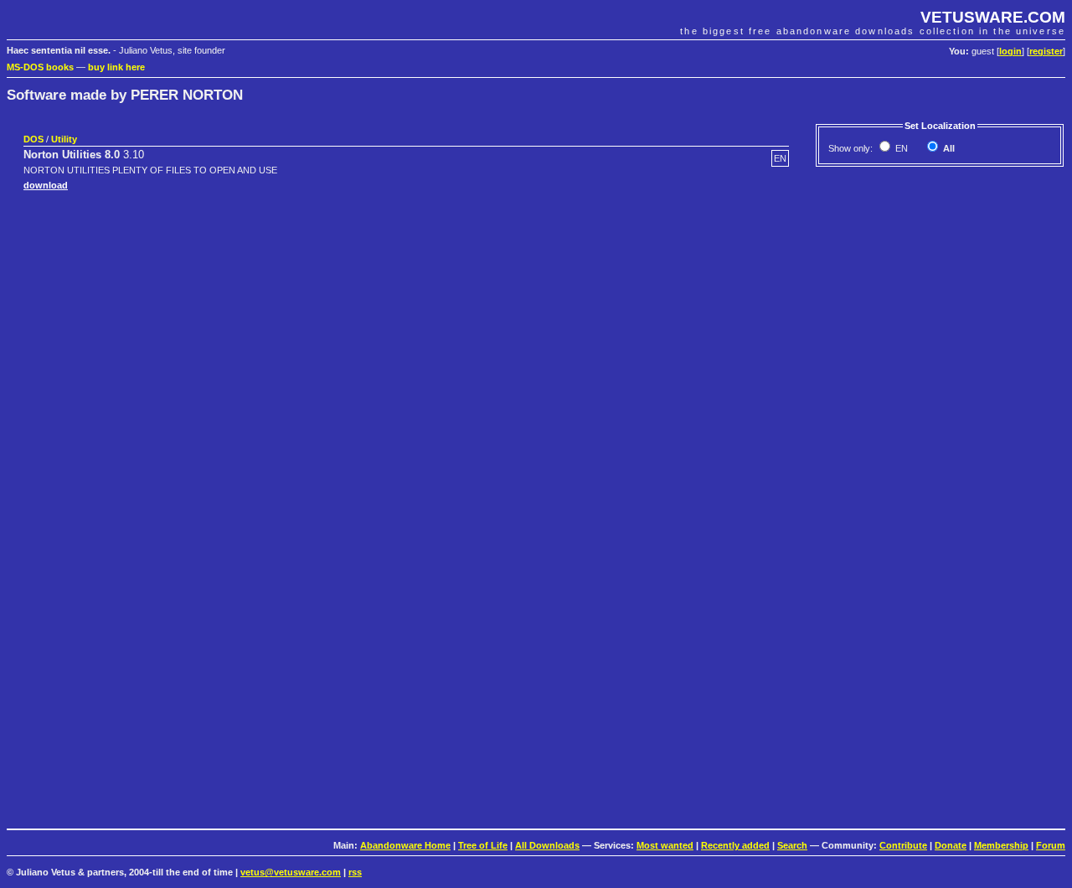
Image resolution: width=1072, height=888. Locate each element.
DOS (33, 139)
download (45, 185)
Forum (1050, 845)
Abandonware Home (405, 845)
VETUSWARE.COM (992, 17)
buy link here (116, 67)
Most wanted (664, 845)
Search (792, 845)
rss (355, 872)
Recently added (735, 845)
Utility (64, 139)
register (1046, 51)
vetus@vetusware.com (290, 872)
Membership (1001, 845)
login (1010, 51)
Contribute (903, 845)
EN (900, 148)
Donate (950, 845)
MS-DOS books (40, 67)
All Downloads (547, 845)
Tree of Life (483, 845)
